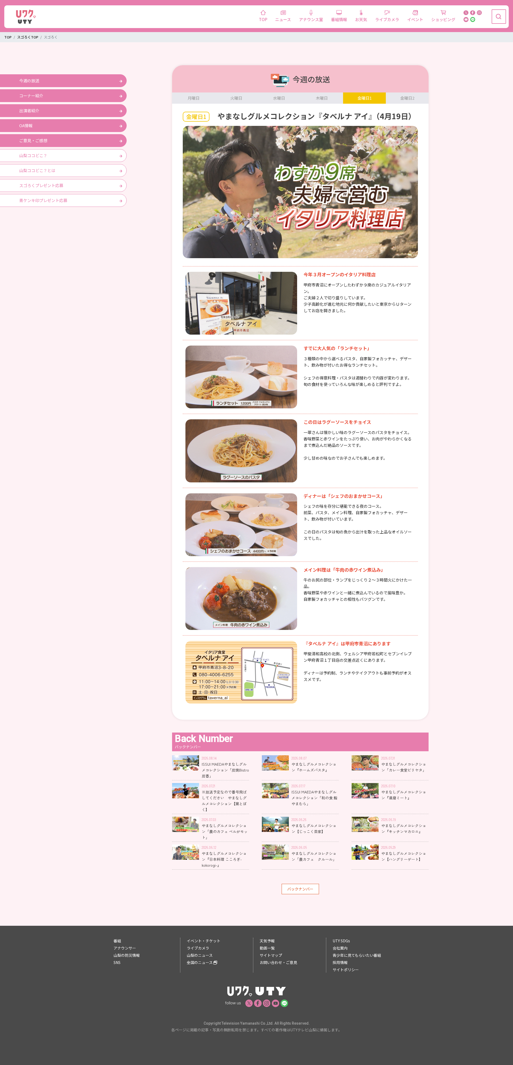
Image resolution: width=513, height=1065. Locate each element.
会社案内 (340, 948)
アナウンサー (125, 948)
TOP (263, 19)
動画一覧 (267, 948)
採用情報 (340, 962)
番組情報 (339, 19)
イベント (415, 19)
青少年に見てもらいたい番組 (357, 955)
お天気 (361, 19)
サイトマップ (271, 955)
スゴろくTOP (27, 37)
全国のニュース (200, 962)
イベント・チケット (203, 940)
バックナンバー (300, 889)
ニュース (283, 19)
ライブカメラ (387, 19)
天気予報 (267, 940)
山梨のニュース (200, 955)
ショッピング (443, 19)
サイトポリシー (346, 969)
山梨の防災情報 (127, 955)
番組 (117, 940)
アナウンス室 (311, 19)
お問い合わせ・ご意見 (278, 962)
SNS (117, 962)
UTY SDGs (341, 940)
